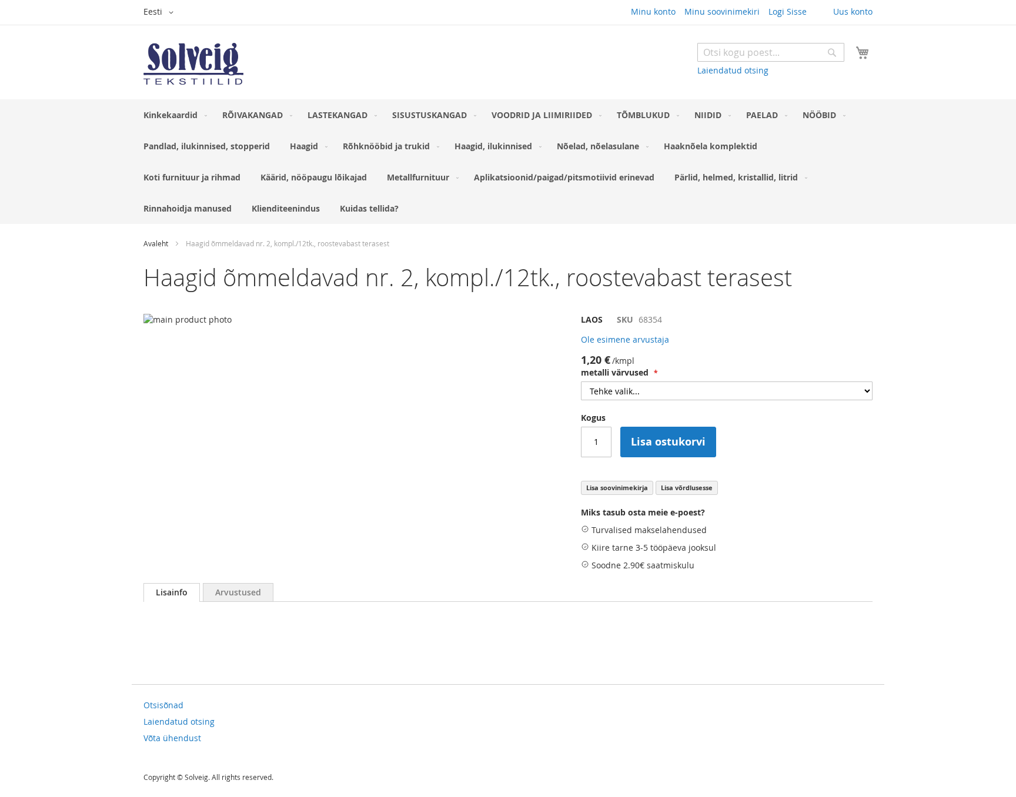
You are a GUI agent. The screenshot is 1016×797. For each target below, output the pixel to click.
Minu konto (653, 11)
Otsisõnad (163, 705)
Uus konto (853, 11)
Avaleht (155, 243)
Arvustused (238, 592)
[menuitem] (172, 114)
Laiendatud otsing (732, 70)
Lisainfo (172, 592)
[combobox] (770, 52)
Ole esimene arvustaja (625, 339)
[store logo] (193, 64)
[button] (160, 12)
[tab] (171, 592)
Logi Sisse (787, 11)
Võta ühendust (172, 738)
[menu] (508, 161)
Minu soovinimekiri (722, 11)
